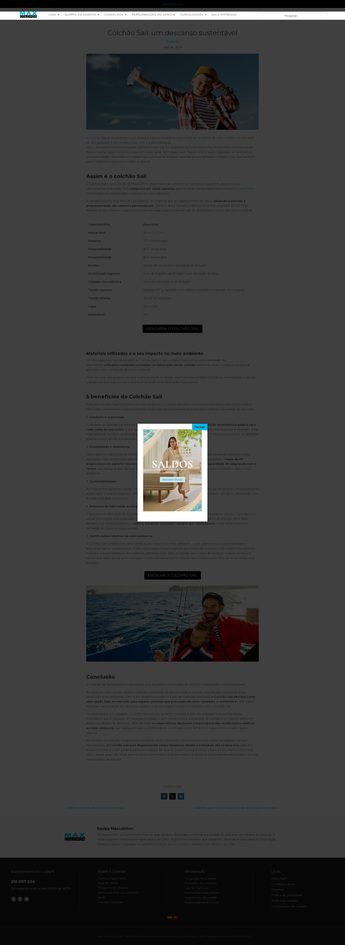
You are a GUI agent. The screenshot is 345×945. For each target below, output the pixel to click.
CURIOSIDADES (191, 14)
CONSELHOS (113, 14)
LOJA (52, 14)
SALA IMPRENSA (224, 14)
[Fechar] (199, 427)
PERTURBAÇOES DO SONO (152, 14)
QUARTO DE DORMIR (80, 14)
